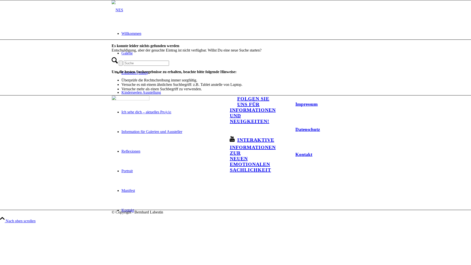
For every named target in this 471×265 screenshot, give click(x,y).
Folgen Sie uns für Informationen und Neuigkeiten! (253, 110)
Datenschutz (307, 129)
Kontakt (303, 154)
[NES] (117, 10)
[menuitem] (240, 33)
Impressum (306, 104)
